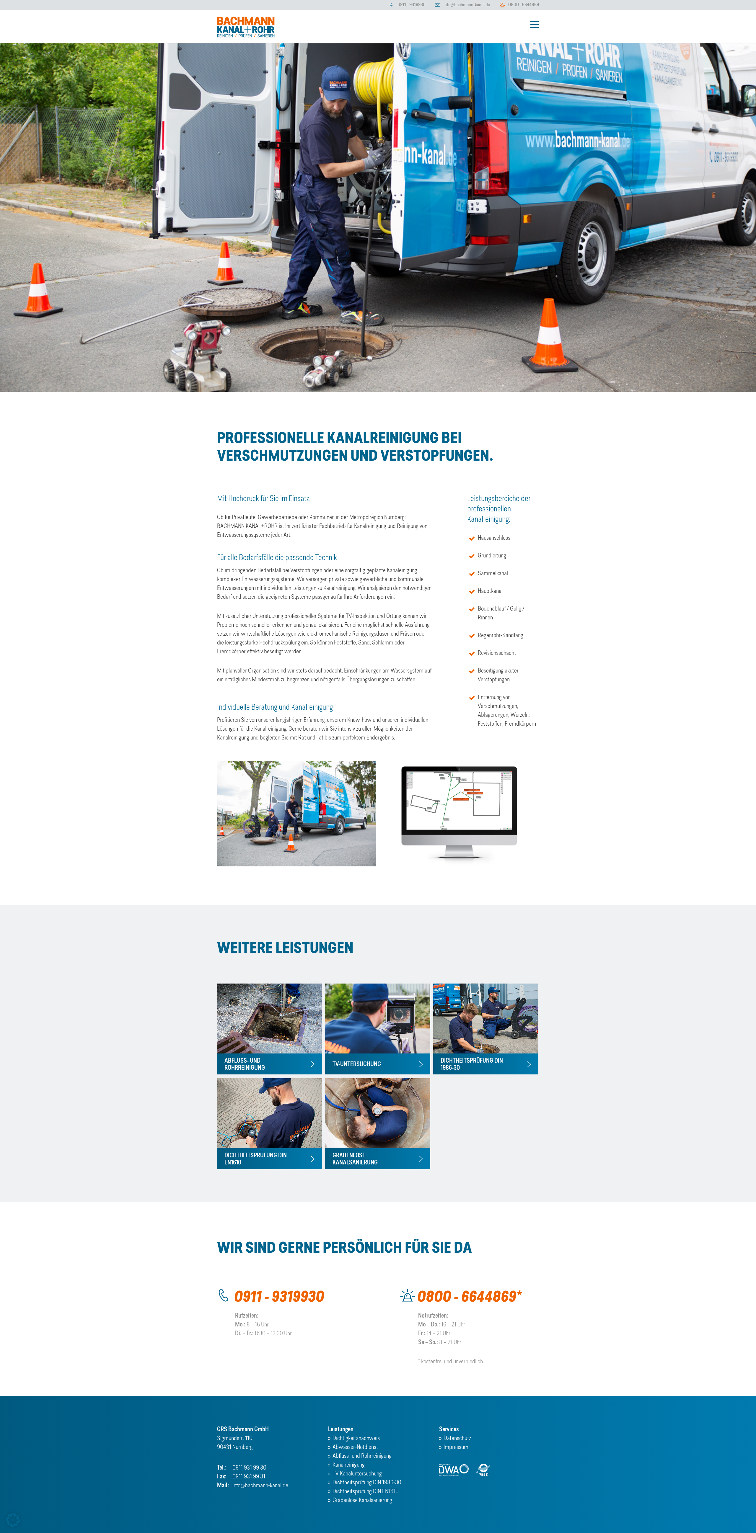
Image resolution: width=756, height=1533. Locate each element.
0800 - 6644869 (523, 5)
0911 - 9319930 (411, 5)
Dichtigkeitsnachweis (356, 1439)
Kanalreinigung (349, 1465)
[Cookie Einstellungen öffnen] (13, 1526)
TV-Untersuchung (357, 1065)
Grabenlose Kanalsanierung (362, 1500)
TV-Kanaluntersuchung (357, 1474)
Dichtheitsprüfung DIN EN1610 (366, 1492)
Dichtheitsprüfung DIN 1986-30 (367, 1483)
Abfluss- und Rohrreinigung (362, 1456)
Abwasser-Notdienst (355, 1447)
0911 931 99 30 (249, 1468)
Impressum (456, 1447)
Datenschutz (457, 1439)
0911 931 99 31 (248, 1477)
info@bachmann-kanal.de (467, 5)
